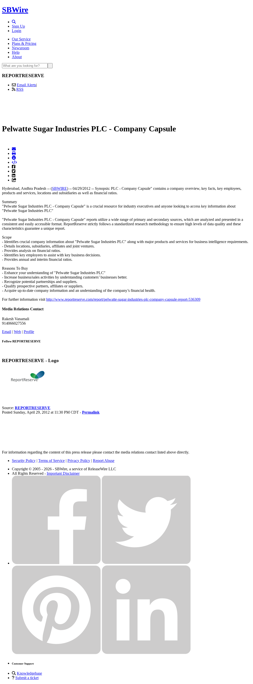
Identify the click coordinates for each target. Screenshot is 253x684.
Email (6, 332)
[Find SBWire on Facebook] (56, 563)
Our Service (21, 39)
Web (17, 332)
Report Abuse (103, 460)
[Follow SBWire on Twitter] (146, 563)
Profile (29, 332)
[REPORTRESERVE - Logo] (26, 391)
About (17, 57)
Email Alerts (26, 85)
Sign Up (18, 26)
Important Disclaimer (63, 473)
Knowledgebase (29, 673)
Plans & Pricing (24, 43)
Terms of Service (51, 460)
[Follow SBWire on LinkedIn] (146, 653)
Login (16, 31)
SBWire (15, 9)
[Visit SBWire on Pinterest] (56, 653)
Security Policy (24, 460)
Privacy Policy (78, 460)
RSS (19, 89)
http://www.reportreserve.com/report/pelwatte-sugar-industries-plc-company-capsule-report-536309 (123, 299)
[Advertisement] (126, 107)
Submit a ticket (27, 678)
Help (16, 52)
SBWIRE (59, 188)
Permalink (91, 412)
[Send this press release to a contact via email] (14, 149)
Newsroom (20, 48)
